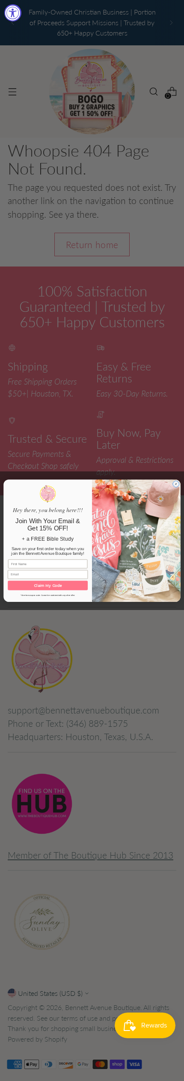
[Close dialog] (176, 484)
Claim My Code (48, 585)
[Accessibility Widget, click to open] (12, 12)
